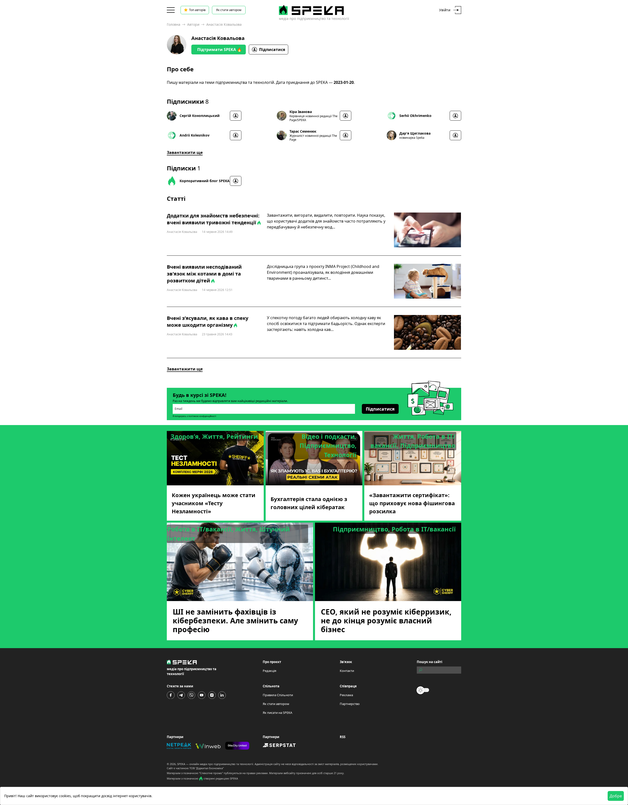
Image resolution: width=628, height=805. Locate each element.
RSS (342, 737)
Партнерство (350, 704)
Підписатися (272, 49)
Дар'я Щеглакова (415, 133)
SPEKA (181, 764)
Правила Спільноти (278, 695)
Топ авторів (197, 10)
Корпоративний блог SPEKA (205, 180)
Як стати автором (228, 10)
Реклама (346, 695)
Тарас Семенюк (302, 131)
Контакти (347, 670)
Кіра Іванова (300, 111)
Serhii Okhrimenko (415, 115)
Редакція (269, 670)
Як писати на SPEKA (277, 712)
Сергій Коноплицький (200, 115)
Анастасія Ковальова (218, 38)
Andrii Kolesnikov (194, 135)
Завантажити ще (185, 152)
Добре (616, 796)
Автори (193, 24)
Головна (173, 24)
